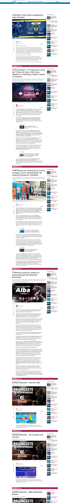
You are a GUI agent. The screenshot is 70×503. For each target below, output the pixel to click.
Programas (41, 1)
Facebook (23, 427)
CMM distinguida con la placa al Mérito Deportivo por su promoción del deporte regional (32, 231)
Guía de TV (37, 1)
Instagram (20, 427)
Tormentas (18, 0)
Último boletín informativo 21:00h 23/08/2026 (54, 54)
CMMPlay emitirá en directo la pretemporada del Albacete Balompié (31, 250)
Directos (32, 1)
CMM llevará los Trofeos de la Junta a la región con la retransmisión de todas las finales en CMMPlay (32, 155)
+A (40, 107)
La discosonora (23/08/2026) (53, 34)
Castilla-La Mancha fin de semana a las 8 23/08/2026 (54, 43)
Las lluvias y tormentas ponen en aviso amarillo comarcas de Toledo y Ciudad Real (54, 30)
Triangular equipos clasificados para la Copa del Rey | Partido (31, 127)
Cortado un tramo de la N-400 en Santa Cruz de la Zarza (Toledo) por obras (54, 22)
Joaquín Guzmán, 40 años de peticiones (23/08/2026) (54, 51)
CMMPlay (29, 1)
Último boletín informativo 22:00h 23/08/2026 (54, 46)
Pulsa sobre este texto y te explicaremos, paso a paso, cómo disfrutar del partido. (28, 61)
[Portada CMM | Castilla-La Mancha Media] (15, 1)
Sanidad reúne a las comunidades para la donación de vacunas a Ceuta (54, 18)
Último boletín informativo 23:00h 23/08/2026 (54, 38)
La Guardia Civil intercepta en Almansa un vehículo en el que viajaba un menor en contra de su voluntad (54, 26)
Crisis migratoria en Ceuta (22, 0)
